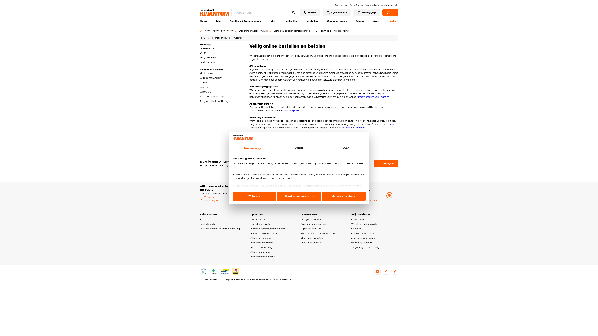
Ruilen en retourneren (362, 233)
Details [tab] (299, 147)
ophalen (360, 127)
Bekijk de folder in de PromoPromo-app (220, 228)
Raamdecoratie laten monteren (318, 233)
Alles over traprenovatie (262, 256)
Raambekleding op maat (314, 224)
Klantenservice (359, 219)
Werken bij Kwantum (361, 242)
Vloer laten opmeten (312, 238)
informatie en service (220, 38)
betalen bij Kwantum (293, 110)
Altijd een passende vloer (263, 233)
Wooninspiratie (258, 219)
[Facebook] (395, 271)
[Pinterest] (386, 271)
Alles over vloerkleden (261, 242)
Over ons (204, 280)
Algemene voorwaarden (364, 238)
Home (203, 38)
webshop (238, 38)
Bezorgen (356, 228)
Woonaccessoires (337, 21)
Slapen (377, 21)
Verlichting (292, 21)
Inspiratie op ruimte (260, 224)
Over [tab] (346, 147)
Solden (394, 21)
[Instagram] (377, 271)
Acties (203, 219)
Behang (360, 21)
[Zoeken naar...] (293, 12)
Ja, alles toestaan (343, 196)
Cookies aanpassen (297, 196)
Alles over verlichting (261, 247)
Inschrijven (388, 163)
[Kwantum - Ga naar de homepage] (214, 12)
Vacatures (214, 280)
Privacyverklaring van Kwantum (373, 97)
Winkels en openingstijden (211, 199)
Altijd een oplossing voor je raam (267, 228)
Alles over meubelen (261, 238)
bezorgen (347, 127)
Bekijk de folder (208, 224)
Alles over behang (260, 252)
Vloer (274, 21)
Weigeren (254, 196)
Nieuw (203, 21)
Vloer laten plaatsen (311, 242)
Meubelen (312, 21)
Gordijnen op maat (311, 219)
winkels (390, 124)
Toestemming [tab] (252, 148)
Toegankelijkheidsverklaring (365, 247)
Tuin (218, 21)
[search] (264, 12)
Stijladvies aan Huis (311, 228)
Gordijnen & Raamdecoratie (246, 21)
